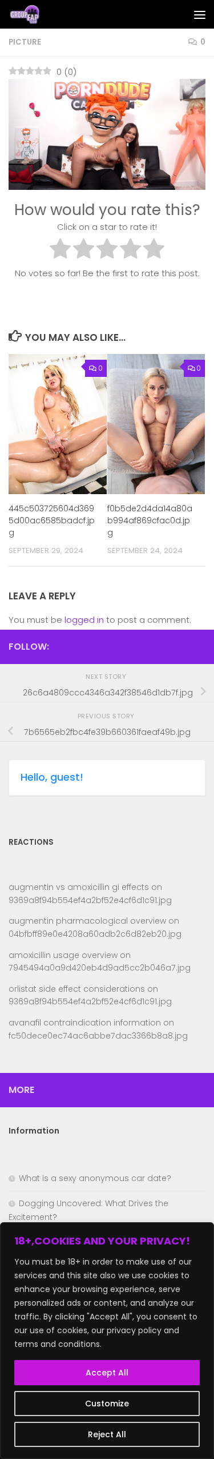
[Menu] (199, 14)
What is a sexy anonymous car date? (95, 1178)
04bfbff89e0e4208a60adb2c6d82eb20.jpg (95, 934)
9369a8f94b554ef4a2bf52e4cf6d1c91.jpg (90, 900)
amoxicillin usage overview (63, 955)
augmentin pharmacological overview (87, 921)
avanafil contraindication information (85, 1022)
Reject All (107, 1434)
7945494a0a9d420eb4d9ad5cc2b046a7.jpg (100, 967)
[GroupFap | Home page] (31, 14)
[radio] (60, 250)
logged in (84, 620)
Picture (25, 42)
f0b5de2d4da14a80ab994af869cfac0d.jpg (149, 520)
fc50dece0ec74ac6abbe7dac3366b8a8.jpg (98, 1035)
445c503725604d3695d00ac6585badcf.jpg (52, 520)
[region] (107, 1340)
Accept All (107, 1372)
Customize (107, 1403)
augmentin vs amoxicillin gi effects (79, 887)
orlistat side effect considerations (77, 989)
